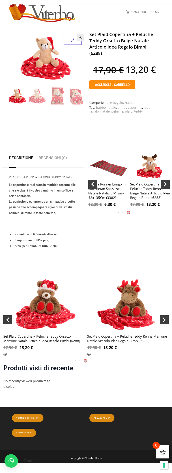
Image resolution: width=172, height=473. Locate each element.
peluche (117, 111)
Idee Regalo (114, 102)
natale (105, 111)
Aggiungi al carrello (112, 85)
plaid (129, 111)
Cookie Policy (23, 432)
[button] (80, 37)
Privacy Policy (102, 418)
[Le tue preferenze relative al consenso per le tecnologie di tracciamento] (164, 465)
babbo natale (106, 107)
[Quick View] (5, 354)
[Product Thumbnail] (73, 40)
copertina (135, 107)
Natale (129, 102)
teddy (138, 111)
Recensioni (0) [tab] (53, 157)
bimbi (122, 107)
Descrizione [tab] (21, 157)
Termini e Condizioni (27, 418)
